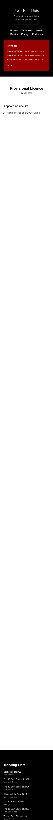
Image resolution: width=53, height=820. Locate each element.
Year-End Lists (26, 10)
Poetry (25, 34)
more (9, 65)
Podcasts (37, 34)
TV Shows (27, 30)
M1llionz (28, 93)
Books (14, 34)
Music (39, 30)
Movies (14, 30)
